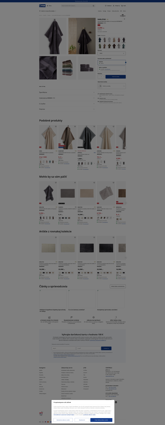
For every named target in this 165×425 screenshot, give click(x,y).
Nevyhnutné (82, 420)
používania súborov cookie (89, 414)
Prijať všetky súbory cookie (101, 420)
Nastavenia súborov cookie (63, 420)
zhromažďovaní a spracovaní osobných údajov (64, 414)
